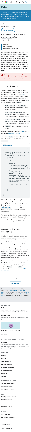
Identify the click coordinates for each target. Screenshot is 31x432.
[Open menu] (2, 2)
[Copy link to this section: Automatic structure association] (13, 232)
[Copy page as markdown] (8, 40)
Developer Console (6, 406)
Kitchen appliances (6, 370)
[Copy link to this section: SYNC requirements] (20, 86)
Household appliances (7, 367)
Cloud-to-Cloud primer (14, 133)
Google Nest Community (8, 417)
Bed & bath (4, 373)
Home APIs (4, 342)
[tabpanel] (15, 172)
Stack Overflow (5, 414)
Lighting (3, 355)
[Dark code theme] (28, 148)
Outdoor (3, 376)
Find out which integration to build (10, 330)
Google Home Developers (7, 23)
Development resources (8, 389)
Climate (3, 358)
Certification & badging (7, 383)
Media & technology (6, 364)
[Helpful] (11, 26)
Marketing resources (7, 386)
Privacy (8, 424)
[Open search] (23, 2)
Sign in (27, 2)
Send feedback (8, 30)
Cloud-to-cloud (5, 315)
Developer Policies (6, 399)
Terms (3, 424)
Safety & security (6, 361)
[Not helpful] (14, 26)
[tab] (7, 145)
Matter (4, 7)
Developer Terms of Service (9, 396)
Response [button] (7, 145)
